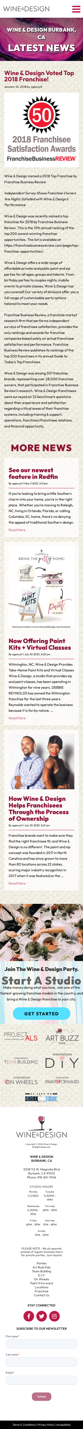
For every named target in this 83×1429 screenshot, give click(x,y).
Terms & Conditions (24, 1424)
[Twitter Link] (41, 1316)
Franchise (41, 1291)
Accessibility (63, 1424)
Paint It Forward (41, 1283)
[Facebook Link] (28, 1316)
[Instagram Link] (54, 1316)
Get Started (41, 1013)
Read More (17, 530)
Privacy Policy (46, 1424)
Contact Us (41, 1295)
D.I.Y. (41, 1275)
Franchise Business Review (25, 315)
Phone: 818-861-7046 (41, 1177)
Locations (41, 1287)
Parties (41, 1263)
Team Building (41, 1271)
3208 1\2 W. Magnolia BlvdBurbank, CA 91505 (41, 1171)
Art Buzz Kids (41, 1267)
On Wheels (41, 1279)
